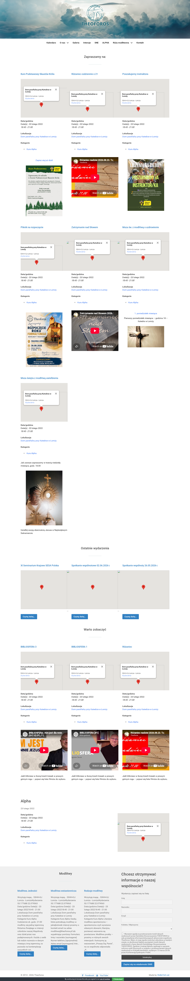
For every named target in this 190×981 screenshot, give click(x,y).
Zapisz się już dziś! (44, 160)
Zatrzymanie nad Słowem (84, 227)
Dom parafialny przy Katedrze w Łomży (39, 136)
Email (123, 916)
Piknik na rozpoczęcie (32, 227)
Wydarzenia (29, 98)
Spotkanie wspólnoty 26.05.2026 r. (140, 565)
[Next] (164, 304)
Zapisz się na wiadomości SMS (137, 964)
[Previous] (25, 304)
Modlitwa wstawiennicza (63, 890)
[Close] (56, 89)
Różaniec (127, 646)
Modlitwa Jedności (27, 890)
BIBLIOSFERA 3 (28, 646)
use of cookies (105, 979)
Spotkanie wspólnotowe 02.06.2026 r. (90, 565)
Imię (123, 898)
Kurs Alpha (32, 149)
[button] (41, 104)
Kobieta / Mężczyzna (129, 925)
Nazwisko (125, 907)
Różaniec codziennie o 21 (84, 74)
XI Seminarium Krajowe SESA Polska (40, 565)
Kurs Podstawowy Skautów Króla (37, 74)
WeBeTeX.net (163, 975)
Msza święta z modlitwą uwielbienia (39, 378)
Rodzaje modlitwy (93, 890)
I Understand (117, 979)
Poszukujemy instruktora (135, 74)
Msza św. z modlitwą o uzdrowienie (140, 227)
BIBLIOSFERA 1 (79, 646)
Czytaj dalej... (29, 616)
